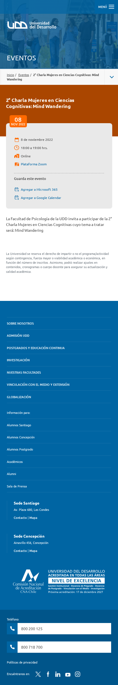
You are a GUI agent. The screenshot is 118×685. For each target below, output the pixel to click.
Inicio (10, 74)
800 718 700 (32, 646)
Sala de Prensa (17, 486)
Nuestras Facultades (24, 372)
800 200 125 (32, 628)
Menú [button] (103, 6)
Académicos (15, 461)
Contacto (20, 517)
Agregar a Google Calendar (41, 197)
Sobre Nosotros (20, 323)
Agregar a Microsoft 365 (39, 189)
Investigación (18, 360)
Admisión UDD (18, 335)
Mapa (33, 517)
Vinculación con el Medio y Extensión (38, 384)
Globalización (19, 397)
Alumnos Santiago (19, 425)
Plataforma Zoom (34, 164)
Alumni (11, 473)
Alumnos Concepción (21, 437)
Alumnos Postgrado (20, 449)
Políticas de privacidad (22, 662)
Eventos (23, 74)
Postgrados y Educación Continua (36, 348)
